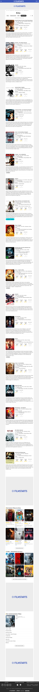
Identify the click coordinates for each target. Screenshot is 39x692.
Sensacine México (35, 685)
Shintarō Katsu (21, 90)
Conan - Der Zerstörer (19, 363)
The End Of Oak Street (18, 540)
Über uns (7, 688)
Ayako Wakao (26, 90)
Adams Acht (7, 639)
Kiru (22, 10)
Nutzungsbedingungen (18, 688)
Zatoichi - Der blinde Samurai (21, 42)
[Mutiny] (10, 621)
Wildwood (7, 642)
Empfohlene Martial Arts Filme (18, 10)
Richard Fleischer (20, 365)
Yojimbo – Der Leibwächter (20, 154)
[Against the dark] (10, 391)
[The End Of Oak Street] (19, 534)
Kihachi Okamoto (20, 89)
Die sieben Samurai (19, 430)
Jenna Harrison (30, 388)
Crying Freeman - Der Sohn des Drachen (23, 109)
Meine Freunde (30, 49)
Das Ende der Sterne (9, 632)
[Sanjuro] (10, 184)
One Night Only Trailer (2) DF (19, 576)
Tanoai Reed (26, 388)
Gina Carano (21, 297)
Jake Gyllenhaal (21, 204)
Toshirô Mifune (21, 157)
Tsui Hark (18, 250)
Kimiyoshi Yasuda (20, 22)
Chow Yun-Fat (21, 229)
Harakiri (16, 65)
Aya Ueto (20, 136)
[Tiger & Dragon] (10, 230)
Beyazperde (36, 684)
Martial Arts (30, 271)
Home (7, 10)
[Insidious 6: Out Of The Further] (28, 534)
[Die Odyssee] (10, 534)
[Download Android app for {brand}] (21, 684)
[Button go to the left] (30, 15)
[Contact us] (10, 685)
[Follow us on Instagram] (8, 685)
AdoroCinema (29, 685)
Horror (28, 386)
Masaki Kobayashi (20, 67)
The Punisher (17, 316)
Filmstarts (25, 49)
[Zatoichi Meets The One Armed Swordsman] (10, 26)
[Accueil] (19, 1)
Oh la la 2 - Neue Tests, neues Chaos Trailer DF (29, 576)
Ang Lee (18, 228)
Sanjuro (16, 178)
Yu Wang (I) (26, 23)
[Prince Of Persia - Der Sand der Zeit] (10, 206)
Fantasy (16, 409)
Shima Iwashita (26, 68)
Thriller (28, 249)
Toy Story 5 (16, 521)
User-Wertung (21, 49)
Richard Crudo (19, 387)
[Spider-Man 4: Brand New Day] (10, 515)
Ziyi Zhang (30, 229)
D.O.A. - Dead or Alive (19, 269)
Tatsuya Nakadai (21, 68)
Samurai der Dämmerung (20, 452)
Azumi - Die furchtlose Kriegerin (21, 132)
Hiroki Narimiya (28, 136)
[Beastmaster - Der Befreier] (10, 413)
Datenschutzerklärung (25, 688)
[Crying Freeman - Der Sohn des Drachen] (10, 115)
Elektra (16, 338)
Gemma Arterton (26, 204)
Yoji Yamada (19, 454)
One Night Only (8, 635)
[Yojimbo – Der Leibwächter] (10, 160)
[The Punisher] (10, 322)
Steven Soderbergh (20, 296)
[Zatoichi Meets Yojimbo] (10, 93)
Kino (8, 10)
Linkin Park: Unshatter (9, 637)
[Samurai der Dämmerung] (10, 458)
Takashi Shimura (26, 433)
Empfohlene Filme (12, 10)
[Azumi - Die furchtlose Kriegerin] (10, 137)
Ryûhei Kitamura (19, 135)
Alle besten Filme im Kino (19, 548)
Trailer (6, 526)
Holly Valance (25, 273)
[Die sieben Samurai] (10, 435)
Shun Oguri (24, 136)
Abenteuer (26, 21)
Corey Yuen (19, 272)
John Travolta (25, 319)
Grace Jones (29, 366)
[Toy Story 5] (19, 515)
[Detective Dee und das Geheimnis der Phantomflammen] (10, 253)
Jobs (10, 688)
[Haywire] (10, 299)
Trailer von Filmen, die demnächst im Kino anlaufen (19, 579)
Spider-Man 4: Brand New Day (10, 521)
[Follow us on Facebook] (2, 685)
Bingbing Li (28, 251)
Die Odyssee (7, 540)
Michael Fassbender (26, 297)
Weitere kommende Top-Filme (20, 645)
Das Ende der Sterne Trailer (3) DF (10, 576)
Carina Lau (24, 251)
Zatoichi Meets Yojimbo (19, 87)
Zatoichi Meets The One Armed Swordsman (24, 20)
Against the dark (18, 385)
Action (29, 21)
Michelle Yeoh (25, 229)
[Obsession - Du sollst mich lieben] (28, 515)
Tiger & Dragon (18, 225)
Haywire (16, 294)
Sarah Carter (30, 273)
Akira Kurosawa (19, 156)
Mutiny (17, 615)
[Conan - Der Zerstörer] (10, 368)
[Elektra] (10, 344)
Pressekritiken (17, 49)
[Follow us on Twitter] (5, 685)
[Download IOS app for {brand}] (18, 684)
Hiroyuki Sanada (21, 455)
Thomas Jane (21, 319)
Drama (32, 21)
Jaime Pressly (21, 273)
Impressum (13, 688)
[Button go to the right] (32, 15)
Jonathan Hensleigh (20, 318)
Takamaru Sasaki (21, 23)
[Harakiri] (10, 70)
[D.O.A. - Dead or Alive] (10, 275)
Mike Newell (19, 203)
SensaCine (32, 684)
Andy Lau (20, 251)
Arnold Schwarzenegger (22, 366)
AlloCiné (28, 684)
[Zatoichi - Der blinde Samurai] (10, 48)
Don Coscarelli (19, 410)
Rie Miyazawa (26, 455)
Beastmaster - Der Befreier (20, 407)
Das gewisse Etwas (8, 630)
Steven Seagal (21, 388)
